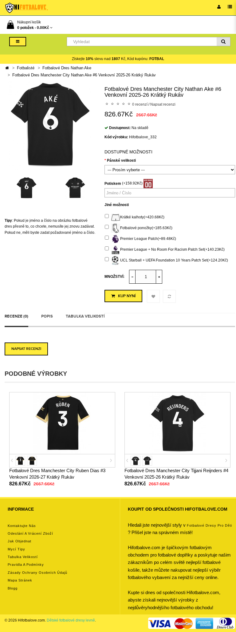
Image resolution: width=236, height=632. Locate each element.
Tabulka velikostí (85, 316)
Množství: (114, 276)
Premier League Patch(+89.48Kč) (148, 239)
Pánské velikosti (121, 160)
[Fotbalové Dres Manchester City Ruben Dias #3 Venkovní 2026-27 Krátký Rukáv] (62, 423)
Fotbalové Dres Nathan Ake (66, 68)
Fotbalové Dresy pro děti (209, 525)
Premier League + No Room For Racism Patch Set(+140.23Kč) (172, 249)
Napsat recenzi (162, 104)
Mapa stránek (20, 580)
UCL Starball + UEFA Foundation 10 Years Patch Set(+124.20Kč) (174, 260)
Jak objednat (19, 541)
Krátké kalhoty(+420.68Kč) (142, 217)
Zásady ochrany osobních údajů (37, 572)
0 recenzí (140, 104)
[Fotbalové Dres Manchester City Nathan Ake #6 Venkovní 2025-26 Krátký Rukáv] (50, 124)
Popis (47, 316)
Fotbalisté (25, 68)
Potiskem (112, 183)
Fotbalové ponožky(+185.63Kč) (146, 228)
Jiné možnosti (116, 205)
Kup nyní (127, 296)
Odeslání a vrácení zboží (30, 533)
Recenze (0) (16, 316)
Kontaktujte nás (22, 526)
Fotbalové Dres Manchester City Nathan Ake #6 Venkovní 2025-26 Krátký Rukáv (84, 75)
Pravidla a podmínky (26, 564)
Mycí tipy (16, 549)
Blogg (13, 588)
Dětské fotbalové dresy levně (71, 620)
